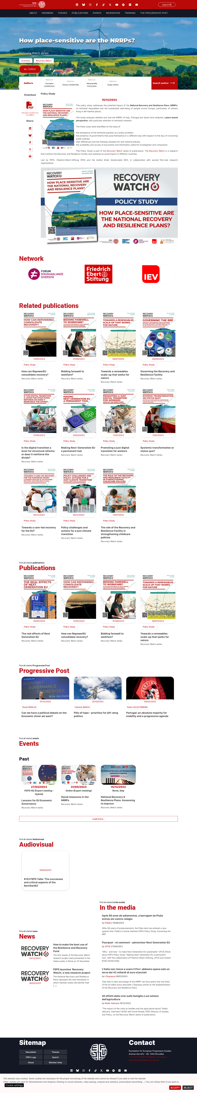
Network (49, 80)
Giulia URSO (113, 85)
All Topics (30, 69)
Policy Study (30, 364)
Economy (25, 60)
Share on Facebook (30, 142)
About (33, 13)
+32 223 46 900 (136, 1057)
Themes (62, 13)
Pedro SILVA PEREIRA (137, 707)
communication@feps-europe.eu (144, 1060)
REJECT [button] (188, 1087)
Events (97, 13)
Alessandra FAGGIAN (92, 84)
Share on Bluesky (30, 135)
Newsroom (113, 13)
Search (165, 4)
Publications (80, 13)
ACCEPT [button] (175, 1087)
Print (30, 156)
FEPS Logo (31, 1057)
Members (47, 13)
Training (130, 13)
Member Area (55, 1062)
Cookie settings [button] (14, 1085)
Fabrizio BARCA (82, 707)
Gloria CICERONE (70, 85)
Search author (161, 83)
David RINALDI (29, 707)
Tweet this (30, 149)
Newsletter (31, 1052)
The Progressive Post (154, 13)
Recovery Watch (43, 60)
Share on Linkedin (30, 128)
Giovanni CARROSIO (49, 84)
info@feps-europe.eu (156, 1057)
